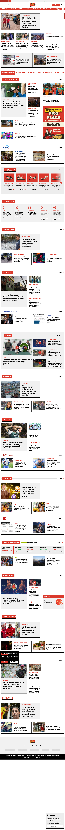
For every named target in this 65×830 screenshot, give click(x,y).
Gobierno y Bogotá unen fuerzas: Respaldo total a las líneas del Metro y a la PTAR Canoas (34, 113)
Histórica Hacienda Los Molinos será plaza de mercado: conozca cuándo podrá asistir (22, 46)
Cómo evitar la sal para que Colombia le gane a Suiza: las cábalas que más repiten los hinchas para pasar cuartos (29, 711)
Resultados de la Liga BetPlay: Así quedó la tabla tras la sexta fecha (34, 448)
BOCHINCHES (43, 8)
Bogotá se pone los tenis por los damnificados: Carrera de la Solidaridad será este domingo (51, 100)
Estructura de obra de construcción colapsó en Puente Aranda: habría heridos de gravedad (19, 215)
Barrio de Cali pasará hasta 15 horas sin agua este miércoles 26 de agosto (7, 215)
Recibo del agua (22, 72)
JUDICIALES (13, 8)
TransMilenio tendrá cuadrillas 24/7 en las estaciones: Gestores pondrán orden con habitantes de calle (34, 689)
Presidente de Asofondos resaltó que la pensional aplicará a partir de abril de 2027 (53, 528)
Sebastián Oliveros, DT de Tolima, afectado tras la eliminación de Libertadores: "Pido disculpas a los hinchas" (53, 464)
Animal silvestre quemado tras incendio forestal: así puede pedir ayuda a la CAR (54, 61)
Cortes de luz (60, 72)
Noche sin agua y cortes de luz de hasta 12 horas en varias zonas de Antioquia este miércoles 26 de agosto (57, 216)
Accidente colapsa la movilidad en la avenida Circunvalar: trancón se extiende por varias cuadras (53, 406)
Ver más (60, 79)
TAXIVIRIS (21, 8)
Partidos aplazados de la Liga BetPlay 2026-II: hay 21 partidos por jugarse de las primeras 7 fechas (13, 445)
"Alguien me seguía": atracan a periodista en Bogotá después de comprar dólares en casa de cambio (35, 303)
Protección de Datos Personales (53, 755)
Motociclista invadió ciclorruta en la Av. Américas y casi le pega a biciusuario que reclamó (21, 259)
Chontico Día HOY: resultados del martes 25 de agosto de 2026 (21, 508)
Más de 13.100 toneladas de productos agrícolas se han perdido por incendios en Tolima (53, 561)
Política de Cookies (54, 823)
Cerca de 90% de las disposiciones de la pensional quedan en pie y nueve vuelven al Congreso (21, 528)
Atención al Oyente (40, 755)
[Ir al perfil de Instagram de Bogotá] (32, 745)
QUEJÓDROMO (5, 8)
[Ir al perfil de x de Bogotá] (28, 745)
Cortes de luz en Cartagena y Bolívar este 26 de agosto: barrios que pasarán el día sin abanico (32, 215)
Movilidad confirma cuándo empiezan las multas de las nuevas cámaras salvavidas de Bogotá (21, 406)
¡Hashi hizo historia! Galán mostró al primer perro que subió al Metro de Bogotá (29, 630)
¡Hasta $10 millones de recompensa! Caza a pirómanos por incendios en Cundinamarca (29, 243)
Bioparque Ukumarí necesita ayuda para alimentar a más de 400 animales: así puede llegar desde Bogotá (53, 647)
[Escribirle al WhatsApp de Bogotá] (40, 745)
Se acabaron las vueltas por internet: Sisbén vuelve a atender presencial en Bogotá (23, 61)
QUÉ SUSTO (58, 9)
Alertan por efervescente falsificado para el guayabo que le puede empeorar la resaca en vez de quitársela (26, 124)
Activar (4, 661)
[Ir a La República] (4, 519)
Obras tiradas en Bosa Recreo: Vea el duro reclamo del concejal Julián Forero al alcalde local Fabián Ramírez (29, 22)
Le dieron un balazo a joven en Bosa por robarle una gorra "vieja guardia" (17, 361)
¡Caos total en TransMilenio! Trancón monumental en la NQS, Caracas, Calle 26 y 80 (37, 46)
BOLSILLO (35, 8)
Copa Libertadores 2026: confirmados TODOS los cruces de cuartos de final (20, 464)
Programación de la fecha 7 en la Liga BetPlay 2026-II (34, 435)
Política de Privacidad (30, 755)
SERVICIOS (51, 8)
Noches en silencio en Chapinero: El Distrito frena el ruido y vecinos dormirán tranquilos (54, 259)
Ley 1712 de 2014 (37, 757)
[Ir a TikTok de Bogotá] (36, 745)
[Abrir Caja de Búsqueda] (62, 5)
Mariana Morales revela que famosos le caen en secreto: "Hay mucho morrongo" (35, 606)
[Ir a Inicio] (32, 5)
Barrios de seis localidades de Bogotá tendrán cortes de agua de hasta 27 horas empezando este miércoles (13, 104)
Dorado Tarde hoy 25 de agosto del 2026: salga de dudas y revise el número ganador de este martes (29, 492)
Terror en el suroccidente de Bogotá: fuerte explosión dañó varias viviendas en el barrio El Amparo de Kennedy (13, 297)
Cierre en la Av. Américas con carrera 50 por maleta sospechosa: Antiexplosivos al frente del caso (54, 47)
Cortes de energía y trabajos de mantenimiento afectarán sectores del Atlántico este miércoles (45, 216)
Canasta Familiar (4, 1)
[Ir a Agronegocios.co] (29, 542)
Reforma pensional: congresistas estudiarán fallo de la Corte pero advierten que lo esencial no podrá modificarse (20, 157)
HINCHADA (28, 8)
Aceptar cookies (53, 826)
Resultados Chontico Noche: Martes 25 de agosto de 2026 (25, 137)
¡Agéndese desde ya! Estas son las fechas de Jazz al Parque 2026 (21, 647)
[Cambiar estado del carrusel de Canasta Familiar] (10, 1)
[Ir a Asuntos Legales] (10, 311)
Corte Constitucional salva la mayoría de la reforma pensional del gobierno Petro (53, 157)
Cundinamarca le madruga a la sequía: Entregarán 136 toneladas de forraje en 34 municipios (13, 685)
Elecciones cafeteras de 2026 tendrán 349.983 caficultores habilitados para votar (21, 562)
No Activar (13, 661)
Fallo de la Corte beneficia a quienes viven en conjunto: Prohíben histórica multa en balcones (34, 677)
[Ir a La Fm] (6, 147)
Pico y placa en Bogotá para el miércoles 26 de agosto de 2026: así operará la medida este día (29, 390)
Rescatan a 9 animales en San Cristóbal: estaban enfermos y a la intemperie (54, 36)
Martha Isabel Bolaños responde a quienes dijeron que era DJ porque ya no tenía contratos (55, 344)
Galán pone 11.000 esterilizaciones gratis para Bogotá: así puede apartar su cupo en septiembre (7, 46)
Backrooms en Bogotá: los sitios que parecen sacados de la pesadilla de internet (53, 728)
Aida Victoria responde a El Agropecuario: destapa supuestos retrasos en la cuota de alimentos (34, 593)
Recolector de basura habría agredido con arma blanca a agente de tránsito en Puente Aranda (34, 290)
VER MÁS (10, 189)
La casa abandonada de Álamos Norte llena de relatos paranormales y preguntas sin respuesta (20, 728)
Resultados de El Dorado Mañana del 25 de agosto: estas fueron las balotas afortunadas (53, 508)
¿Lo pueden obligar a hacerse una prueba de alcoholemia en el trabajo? (53, 320)
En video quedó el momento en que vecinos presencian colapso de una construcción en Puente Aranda (33, 90)
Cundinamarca (49, 72)
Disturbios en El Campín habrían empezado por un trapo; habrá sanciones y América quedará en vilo (55, 364)
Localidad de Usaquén (35, 72)
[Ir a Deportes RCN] (8, 455)
